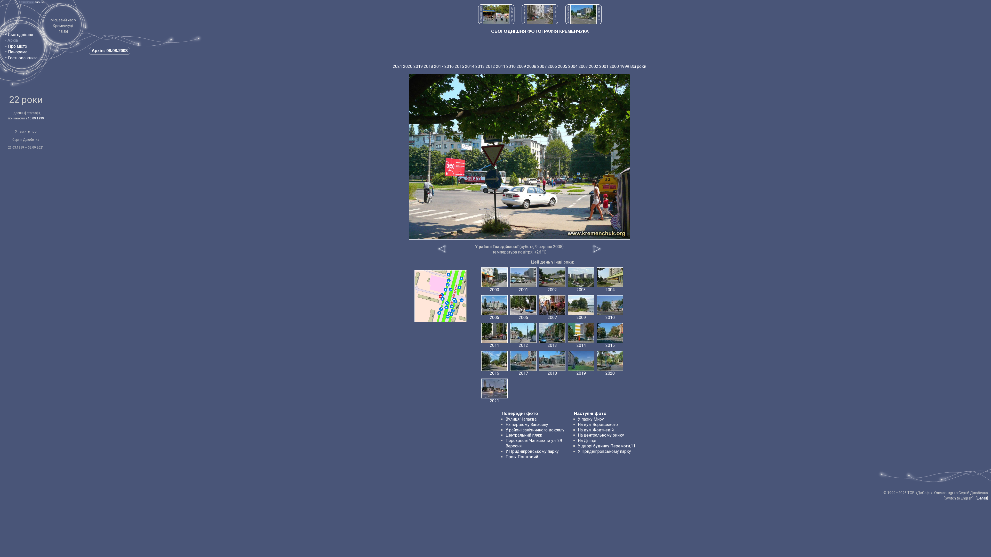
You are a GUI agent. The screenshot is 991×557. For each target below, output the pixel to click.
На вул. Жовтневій (596, 430)
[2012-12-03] (447, 316)
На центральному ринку (601, 435)
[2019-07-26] (446, 307)
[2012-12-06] (445, 289)
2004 (573, 66)
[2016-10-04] (448, 274)
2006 (552, 66)
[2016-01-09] (449, 313)
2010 (511, 66)
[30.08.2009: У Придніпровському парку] (496, 22)
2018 (428, 66)
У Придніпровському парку (532, 451)
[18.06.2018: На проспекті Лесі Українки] (583, 22)
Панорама (17, 52)
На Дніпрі (587, 440)
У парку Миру (591, 419)
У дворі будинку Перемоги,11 (606, 446)
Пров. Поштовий (522, 456)
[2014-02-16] (450, 289)
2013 (480, 66)
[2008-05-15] (452, 310)
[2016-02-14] (461, 278)
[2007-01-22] (447, 303)
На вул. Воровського (598, 424)
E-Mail (982, 498)
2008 (531, 66)
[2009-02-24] (442, 298)
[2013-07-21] (441, 309)
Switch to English (958, 498)
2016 (449, 66)
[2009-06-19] (459, 287)
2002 (593, 66)
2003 (583, 66)
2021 (397, 66)
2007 (542, 66)
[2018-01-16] (448, 280)
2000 (614, 66)
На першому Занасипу (527, 424)
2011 (500, 66)
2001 (604, 66)
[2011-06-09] (461, 300)
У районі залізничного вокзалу (535, 430)
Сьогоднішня (20, 34)
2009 (521, 66)
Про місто (17, 46)
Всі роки (638, 66)
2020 (407, 66)
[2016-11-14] (439, 313)
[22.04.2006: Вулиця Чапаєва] (540, 22)
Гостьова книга (22, 57)
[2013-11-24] (447, 284)
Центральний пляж (524, 435)
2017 (438, 66)
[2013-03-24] (455, 301)
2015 (459, 66)
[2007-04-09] (451, 306)
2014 (469, 66)
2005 (562, 66)
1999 (624, 66)
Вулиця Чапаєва (521, 419)
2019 (418, 66)
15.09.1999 (36, 118)
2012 (490, 66)
